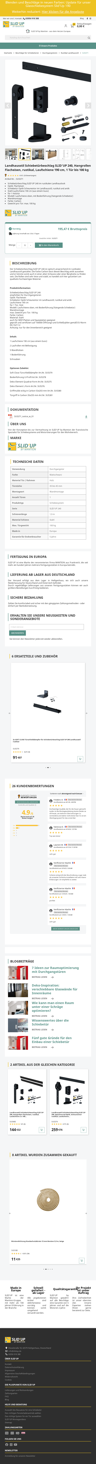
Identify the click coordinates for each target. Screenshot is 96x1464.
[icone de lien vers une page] (7, 1433)
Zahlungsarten (11, 1393)
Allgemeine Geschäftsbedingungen (20, 1373)
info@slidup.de (14, 1351)
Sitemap (8, 1422)
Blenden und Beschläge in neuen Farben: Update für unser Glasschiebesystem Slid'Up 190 (48, 4)
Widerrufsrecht (11, 1376)
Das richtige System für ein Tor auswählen (23, 1416)
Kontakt (18, 18)
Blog (82, 18)
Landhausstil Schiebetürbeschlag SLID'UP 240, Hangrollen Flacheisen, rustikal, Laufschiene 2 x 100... (27, 1114)
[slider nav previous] (9, 713)
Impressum (10, 1370)
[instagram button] (90, 18)
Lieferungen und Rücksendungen (19, 1390)
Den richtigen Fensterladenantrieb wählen (23, 1413)
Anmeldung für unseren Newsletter (20, 1456)
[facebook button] (87, 18)
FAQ (7, 1396)
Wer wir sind (8, 18)
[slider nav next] (86, 713)
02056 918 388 (32, 18)
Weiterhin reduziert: (48, 12)
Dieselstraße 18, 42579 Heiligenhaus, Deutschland (29, 1348)
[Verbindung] (67, 25)
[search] (88, 37)
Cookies (8, 1379)
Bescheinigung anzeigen (27, 802)
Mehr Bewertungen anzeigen (65, 929)
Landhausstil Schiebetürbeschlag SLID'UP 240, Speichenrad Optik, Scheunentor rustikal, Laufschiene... (68, 1114)
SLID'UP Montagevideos (15, 1419)
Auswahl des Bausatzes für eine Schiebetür (23, 1410)
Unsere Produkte (49, 45)
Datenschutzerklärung (14, 1367)
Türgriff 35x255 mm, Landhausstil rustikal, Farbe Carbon (35, 739)
